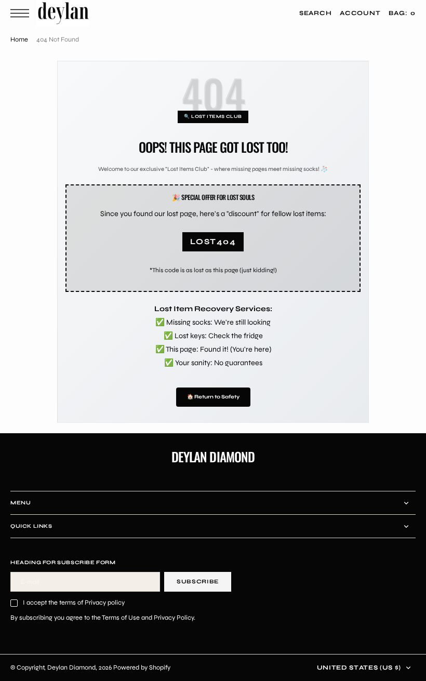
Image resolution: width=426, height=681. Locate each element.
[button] (22, 13)
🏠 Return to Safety (213, 397)
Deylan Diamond (71, 667)
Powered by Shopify (141, 667)
